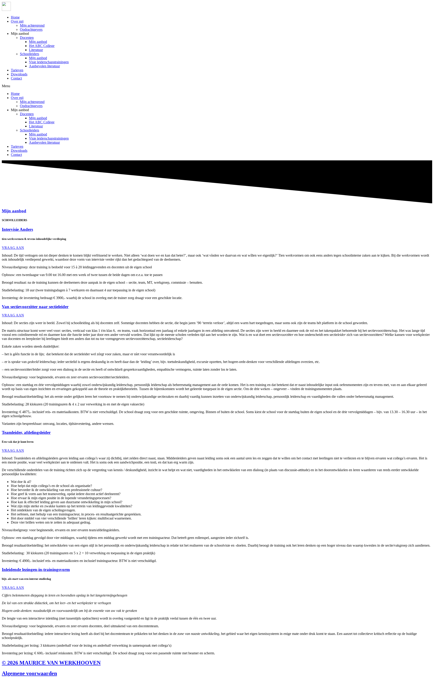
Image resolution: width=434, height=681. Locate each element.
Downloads (19, 74)
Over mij (17, 21)
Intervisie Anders (17, 229)
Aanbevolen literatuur (44, 66)
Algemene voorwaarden (29, 673)
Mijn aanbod (38, 42)
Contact (16, 78)
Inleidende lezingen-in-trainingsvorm (36, 569)
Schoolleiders (29, 54)
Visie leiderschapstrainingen (49, 62)
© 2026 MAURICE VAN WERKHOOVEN (51, 663)
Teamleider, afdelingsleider (26, 432)
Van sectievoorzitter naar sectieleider (35, 306)
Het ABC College (41, 46)
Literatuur (36, 50)
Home (15, 17)
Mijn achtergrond (32, 25)
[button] (217, 86)
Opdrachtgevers (31, 29)
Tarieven (17, 70)
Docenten (27, 38)
